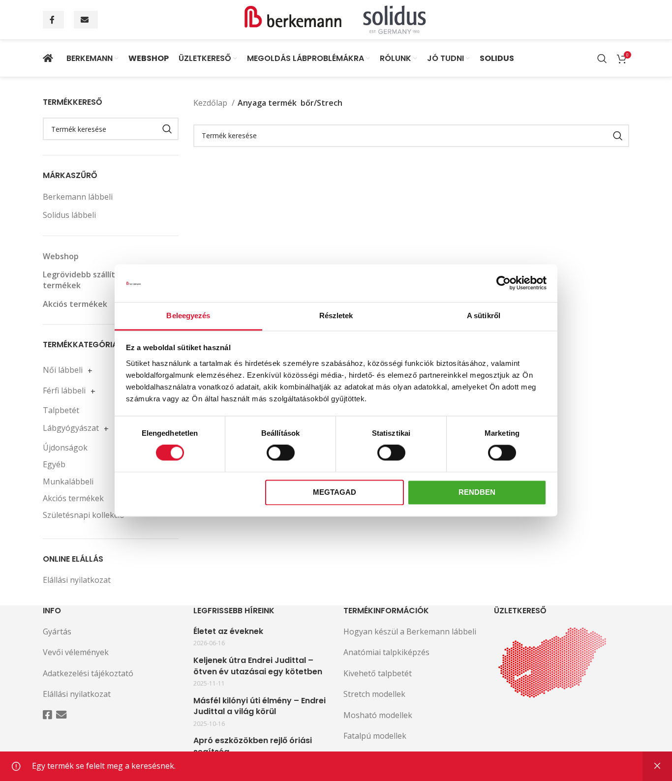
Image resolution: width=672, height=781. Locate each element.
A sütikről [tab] (483, 315)
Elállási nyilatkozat (77, 579)
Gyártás (57, 631)
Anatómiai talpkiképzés (386, 652)
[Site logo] (336, 18)
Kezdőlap (211, 102)
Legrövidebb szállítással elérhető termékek (106, 280)
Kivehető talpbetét (377, 673)
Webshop (61, 256)
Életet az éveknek (228, 631)
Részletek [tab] (336, 315)
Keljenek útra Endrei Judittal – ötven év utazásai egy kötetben (257, 666)
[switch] (281, 453)
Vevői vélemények (76, 652)
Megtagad (334, 492)
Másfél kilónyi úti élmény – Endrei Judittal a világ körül (259, 706)
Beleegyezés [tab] (188, 315)
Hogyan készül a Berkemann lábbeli (409, 631)
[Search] (602, 58)
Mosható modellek (377, 715)
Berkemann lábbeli (78, 196)
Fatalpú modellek (374, 735)
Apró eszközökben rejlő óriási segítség (252, 746)
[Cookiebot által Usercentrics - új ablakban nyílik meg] (503, 283)
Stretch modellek (374, 694)
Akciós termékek (75, 304)
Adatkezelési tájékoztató (88, 673)
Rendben (476, 492)
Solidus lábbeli (69, 215)
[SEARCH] (167, 129)
